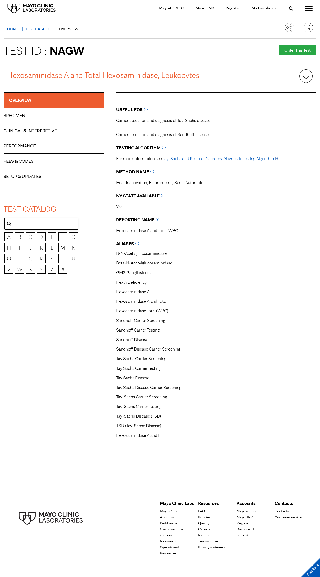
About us (167, 517)
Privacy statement (212, 547)
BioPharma (168, 523)
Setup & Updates (22, 176)
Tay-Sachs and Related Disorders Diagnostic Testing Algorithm (218, 158)
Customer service (288, 517)
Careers (204, 529)
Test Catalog (39, 28)
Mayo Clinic (169, 511)
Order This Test (297, 50)
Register (233, 7)
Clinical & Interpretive (30, 130)
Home (13, 28)
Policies (204, 517)
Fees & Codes (18, 161)
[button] (9, 224)
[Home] (31, 8)
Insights (204, 535)
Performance (20, 146)
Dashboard (245, 529)
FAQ (201, 511)
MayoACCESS (171, 7)
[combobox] (41, 223)
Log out (242, 535)
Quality (203, 523)
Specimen (14, 115)
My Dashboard (264, 7)
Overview (20, 100)
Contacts (282, 511)
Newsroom (168, 541)
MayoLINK (205, 7)
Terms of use (208, 541)
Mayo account (248, 511)
